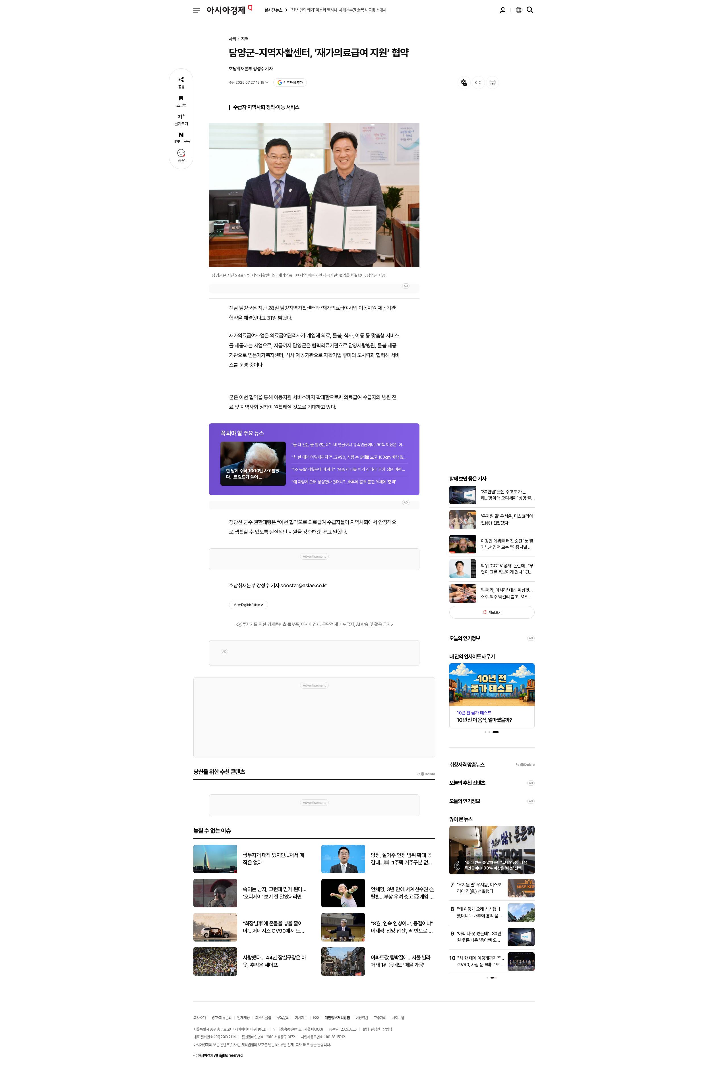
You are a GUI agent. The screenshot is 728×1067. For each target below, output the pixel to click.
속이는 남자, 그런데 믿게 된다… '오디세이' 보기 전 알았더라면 (274, 893)
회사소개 (199, 1017)
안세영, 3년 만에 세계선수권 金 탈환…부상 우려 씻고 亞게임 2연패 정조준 (402, 893)
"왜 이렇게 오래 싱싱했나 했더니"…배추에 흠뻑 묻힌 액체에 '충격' (343, 482)
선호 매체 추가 (293, 83)
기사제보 (301, 1017)
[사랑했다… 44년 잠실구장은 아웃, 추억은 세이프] (215, 974)
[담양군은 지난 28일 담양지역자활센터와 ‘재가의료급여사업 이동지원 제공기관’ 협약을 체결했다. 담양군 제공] (314, 195)
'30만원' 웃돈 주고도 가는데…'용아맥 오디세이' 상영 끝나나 (506, 495)
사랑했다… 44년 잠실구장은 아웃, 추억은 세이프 (274, 961)
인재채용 (243, 1017)
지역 (245, 39)
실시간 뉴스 (273, 10)
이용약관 (361, 1017)
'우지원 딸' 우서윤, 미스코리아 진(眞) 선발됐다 (507, 519)
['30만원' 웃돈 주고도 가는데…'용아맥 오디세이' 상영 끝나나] (462, 503)
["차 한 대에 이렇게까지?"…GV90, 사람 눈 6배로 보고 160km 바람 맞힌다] (521, 969)
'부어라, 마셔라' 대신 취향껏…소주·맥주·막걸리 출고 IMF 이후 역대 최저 (506, 593)
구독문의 (283, 1017)
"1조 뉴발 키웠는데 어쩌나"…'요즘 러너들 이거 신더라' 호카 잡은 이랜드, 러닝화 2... (349, 469)
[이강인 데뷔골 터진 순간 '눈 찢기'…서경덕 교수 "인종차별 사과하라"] (462, 552)
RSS (316, 1017)
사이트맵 (398, 1017)
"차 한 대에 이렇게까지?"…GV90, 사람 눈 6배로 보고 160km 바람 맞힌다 (349, 457)
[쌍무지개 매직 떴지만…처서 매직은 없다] (215, 872)
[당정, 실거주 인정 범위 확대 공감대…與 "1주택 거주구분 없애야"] (343, 872)
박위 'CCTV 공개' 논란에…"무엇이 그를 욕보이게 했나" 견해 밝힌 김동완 (507, 569)
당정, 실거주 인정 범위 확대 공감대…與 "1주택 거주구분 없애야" (401, 859)
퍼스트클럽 (263, 1017)
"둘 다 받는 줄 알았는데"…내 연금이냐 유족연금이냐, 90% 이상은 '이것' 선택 (349, 444)
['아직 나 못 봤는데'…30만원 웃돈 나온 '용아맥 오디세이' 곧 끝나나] (521, 945)
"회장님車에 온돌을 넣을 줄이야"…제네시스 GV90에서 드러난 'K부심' (274, 927)
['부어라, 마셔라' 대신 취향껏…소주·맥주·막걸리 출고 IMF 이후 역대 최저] (462, 602)
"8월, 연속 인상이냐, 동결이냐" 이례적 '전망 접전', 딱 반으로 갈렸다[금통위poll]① (402, 927)
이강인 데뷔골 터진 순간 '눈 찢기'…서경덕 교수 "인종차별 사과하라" (507, 544)
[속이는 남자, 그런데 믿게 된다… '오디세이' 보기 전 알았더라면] (215, 906)
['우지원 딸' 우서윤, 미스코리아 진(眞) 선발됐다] (462, 528)
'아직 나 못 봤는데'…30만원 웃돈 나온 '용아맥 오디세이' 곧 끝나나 (479, 940)
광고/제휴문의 (221, 1017)
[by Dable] (426, 774)
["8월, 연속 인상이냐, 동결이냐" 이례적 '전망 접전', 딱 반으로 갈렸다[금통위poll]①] (343, 940)
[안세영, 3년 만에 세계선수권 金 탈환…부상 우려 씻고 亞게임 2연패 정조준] (343, 906)
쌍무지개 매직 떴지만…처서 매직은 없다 (273, 859)
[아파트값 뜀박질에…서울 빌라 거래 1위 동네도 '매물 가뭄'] (343, 974)
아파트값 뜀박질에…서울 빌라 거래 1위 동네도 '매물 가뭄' (401, 961)
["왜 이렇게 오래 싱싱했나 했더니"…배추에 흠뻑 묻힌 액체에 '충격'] (521, 920)
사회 (232, 39)
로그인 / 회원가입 (503, 10)
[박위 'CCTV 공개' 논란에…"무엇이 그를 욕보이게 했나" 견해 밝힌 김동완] (462, 577)
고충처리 (380, 1017)
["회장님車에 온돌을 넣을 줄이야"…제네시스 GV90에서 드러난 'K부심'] (215, 940)
